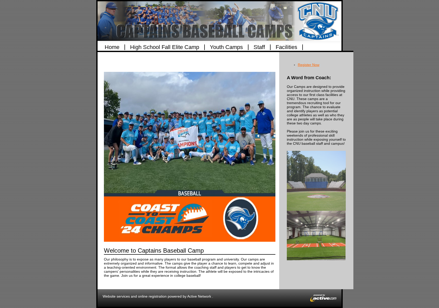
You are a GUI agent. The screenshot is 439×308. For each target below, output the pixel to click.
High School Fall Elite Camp (164, 47)
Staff (259, 47)
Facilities (286, 47)
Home (112, 47)
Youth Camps (226, 47)
